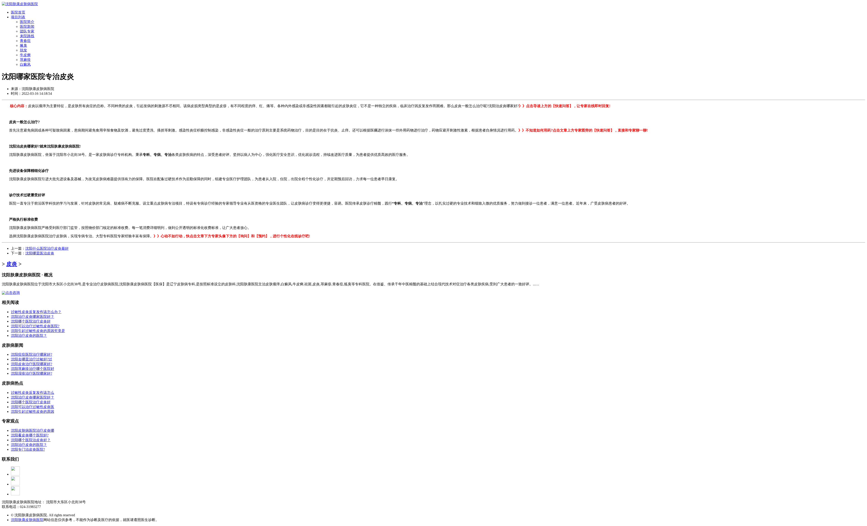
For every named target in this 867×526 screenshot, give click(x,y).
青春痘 (25, 41)
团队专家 (27, 31)
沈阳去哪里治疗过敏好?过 (31, 359)
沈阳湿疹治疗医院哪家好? (31, 373)
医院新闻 (27, 26)
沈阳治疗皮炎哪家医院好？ (32, 316)
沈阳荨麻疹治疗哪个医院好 (32, 369)
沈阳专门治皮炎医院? (28, 449)
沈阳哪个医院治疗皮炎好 (31, 321)
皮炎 (11, 264)
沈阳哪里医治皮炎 (39, 253)
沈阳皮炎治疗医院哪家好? (31, 364)
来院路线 (27, 36)
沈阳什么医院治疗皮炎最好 (47, 248)
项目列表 (18, 17)
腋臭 (23, 45)
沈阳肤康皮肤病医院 (27, 520)
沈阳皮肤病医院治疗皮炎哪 (32, 430)
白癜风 (25, 64)
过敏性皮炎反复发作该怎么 (32, 392)
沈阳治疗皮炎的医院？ (29, 335)
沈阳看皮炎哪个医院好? (30, 435)
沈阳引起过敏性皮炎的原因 (32, 411)
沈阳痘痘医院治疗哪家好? (31, 354)
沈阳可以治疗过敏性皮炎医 (32, 407)
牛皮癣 (25, 55)
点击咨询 (12, 293)
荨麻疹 (25, 60)
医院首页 (18, 12)
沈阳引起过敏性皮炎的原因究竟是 (38, 331)
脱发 (23, 50)
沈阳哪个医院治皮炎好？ (31, 440)
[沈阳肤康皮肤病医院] (20, 4)
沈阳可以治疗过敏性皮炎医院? (35, 326)
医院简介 (27, 22)
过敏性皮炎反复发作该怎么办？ (36, 312)
